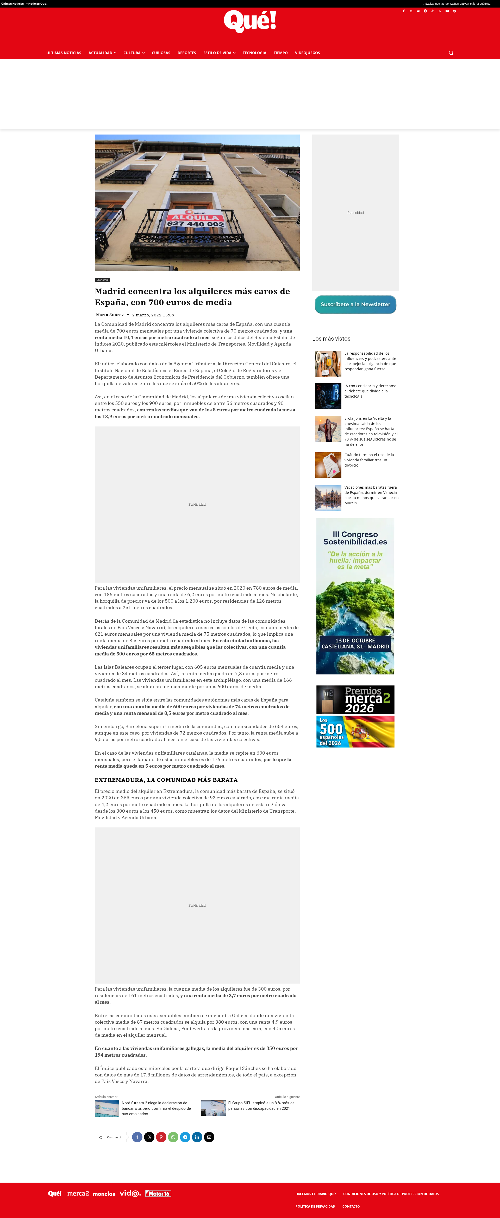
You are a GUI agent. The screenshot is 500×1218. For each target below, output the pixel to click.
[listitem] (250, 596)
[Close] (340, 526)
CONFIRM (214, 684)
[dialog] (250, 609)
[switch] (314, 607)
